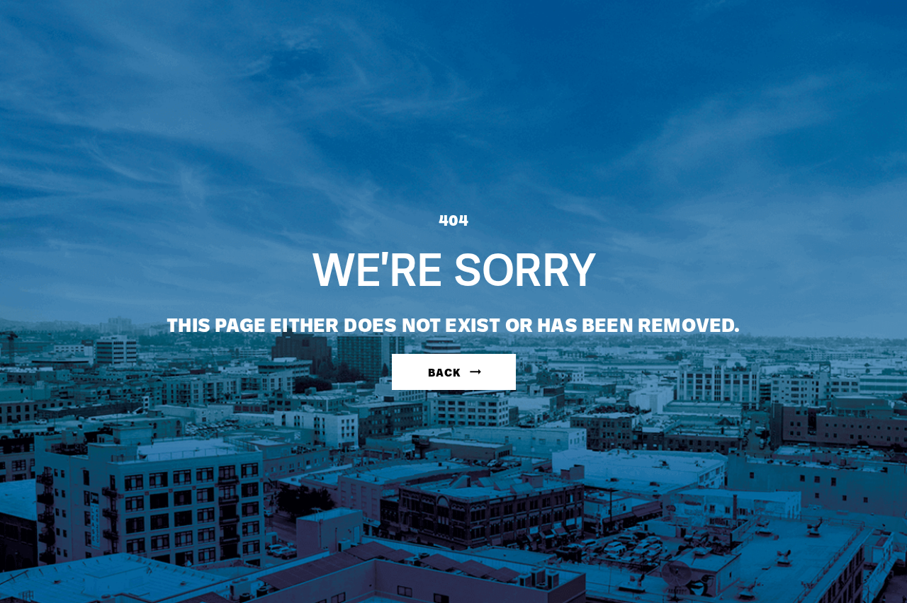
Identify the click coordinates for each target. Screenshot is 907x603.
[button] (454, 372)
